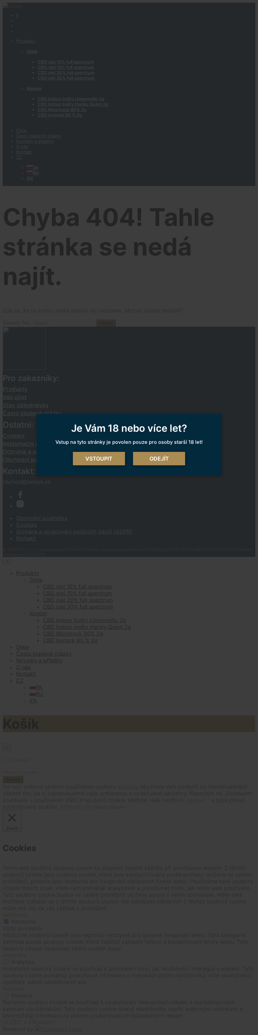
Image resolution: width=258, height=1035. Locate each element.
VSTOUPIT (99, 458)
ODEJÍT (159, 458)
